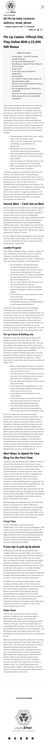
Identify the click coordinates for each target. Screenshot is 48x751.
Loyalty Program (19, 59)
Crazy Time (16, 69)
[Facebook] (9, 738)
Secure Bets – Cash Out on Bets (25, 56)
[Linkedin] (33, 738)
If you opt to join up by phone (24, 71)
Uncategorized (9, 15)
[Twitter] (15, 738)
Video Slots (16, 74)
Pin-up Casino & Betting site (23, 61)
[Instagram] (21, 738)
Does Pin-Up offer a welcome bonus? (27, 94)
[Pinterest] (27, 738)
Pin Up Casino (17, 76)
